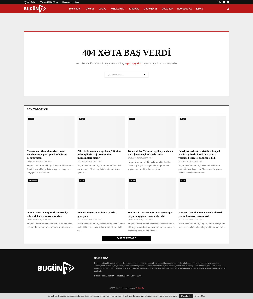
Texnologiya (184, 9)
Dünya (31, 119)
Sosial (102, 9)
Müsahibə (167, 9)
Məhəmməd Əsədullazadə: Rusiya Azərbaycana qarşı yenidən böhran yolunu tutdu (47, 154)
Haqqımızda (67, 2)
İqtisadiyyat (118, 9)
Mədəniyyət (150, 9)
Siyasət (90, 9)
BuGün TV (140, 288)
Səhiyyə (133, 180)
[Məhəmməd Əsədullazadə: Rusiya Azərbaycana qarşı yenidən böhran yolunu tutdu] (51, 132)
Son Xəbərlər (37, 109)
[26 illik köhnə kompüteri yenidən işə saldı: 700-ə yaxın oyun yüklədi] (51, 194)
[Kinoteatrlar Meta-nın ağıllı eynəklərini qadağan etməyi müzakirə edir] (152, 132)
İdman (199, 9)
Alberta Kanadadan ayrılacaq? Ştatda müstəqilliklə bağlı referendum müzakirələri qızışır (99, 154)
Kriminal (134, 9)
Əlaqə (77, 2)
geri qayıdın (133, 63)
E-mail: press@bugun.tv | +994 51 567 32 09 (123, 276)
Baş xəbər (75, 9)
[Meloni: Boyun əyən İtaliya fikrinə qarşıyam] (101, 194)
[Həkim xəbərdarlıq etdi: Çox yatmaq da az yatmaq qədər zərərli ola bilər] (152, 194)
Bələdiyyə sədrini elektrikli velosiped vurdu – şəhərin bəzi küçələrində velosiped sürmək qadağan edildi (199, 154)
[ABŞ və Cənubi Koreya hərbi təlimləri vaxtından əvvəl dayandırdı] (202, 194)
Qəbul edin (186, 296)
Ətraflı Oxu (200, 296)
